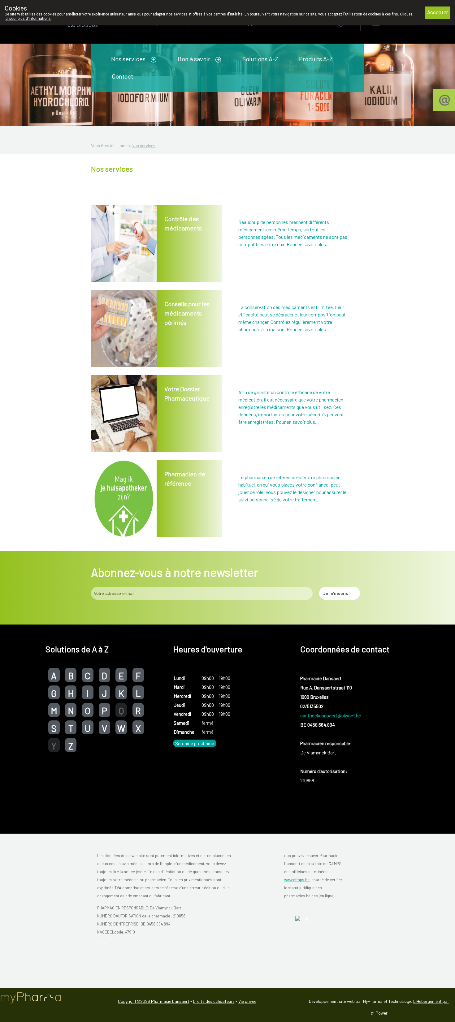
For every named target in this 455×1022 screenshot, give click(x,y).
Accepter (437, 12)
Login (391, 22)
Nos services (128, 58)
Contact (122, 76)
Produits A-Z (316, 58)
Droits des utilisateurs (214, 1001)
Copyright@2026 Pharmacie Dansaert (153, 1001)
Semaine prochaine (194, 743)
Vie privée (247, 1001)
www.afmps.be (297, 879)
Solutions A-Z (260, 58)
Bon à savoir (194, 58)
